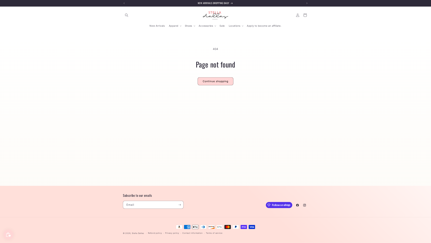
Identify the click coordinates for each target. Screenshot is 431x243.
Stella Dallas (138, 233)
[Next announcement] (307, 3)
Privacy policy (172, 233)
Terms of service (214, 233)
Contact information (192, 233)
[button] (126, 15)
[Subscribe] (179, 205)
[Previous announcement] (124, 3)
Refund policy (155, 233)
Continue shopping (215, 81)
